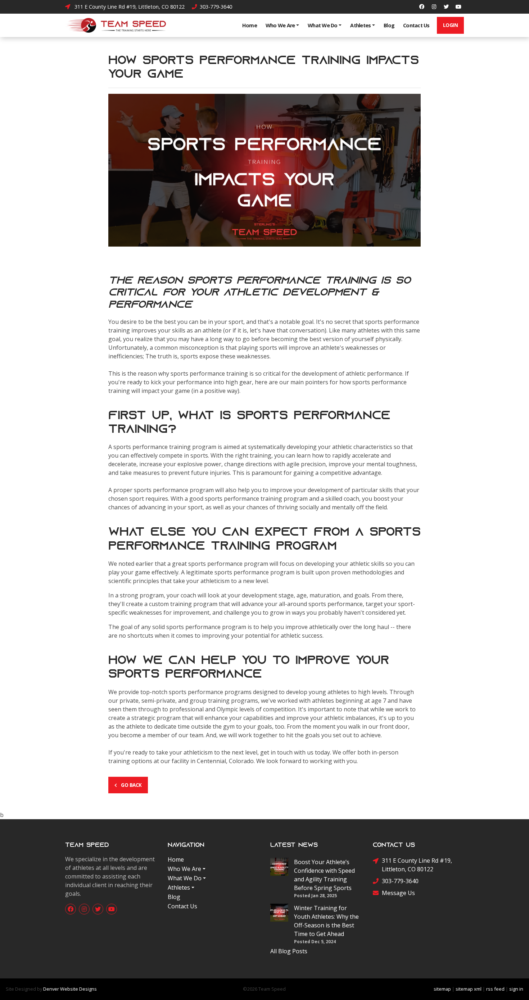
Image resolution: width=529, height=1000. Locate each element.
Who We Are (280, 25)
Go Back (131, 784)
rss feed (495, 989)
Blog (389, 25)
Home (249, 25)
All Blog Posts (288, 951)
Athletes (360, 25)
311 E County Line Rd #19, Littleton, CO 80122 (128, 6)
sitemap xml (468, 989)
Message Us (398, 893)
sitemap (442, 989)
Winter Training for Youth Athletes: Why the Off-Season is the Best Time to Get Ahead (326, 921)
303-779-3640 (215, 6)
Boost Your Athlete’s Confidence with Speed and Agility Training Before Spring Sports (324, 875)
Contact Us (416, 25)
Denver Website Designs (70, 989)
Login (450, 25)
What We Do (323, 25)
